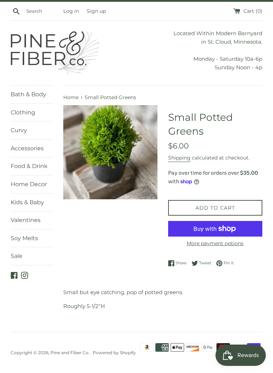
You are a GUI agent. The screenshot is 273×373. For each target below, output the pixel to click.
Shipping (179, 158)
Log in (71, 11)
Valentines (26, 220)
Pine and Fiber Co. (70, 352)
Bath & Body (28, 94)
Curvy (19, 130)
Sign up (96, 11)
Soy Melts (24, 238)
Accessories (27, 148)
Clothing (23, 112)
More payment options (215, 243)
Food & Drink (29, 166)
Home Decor (29, 184)
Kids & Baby (27, 202)
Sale (16, 256)
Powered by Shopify (114, 352)
